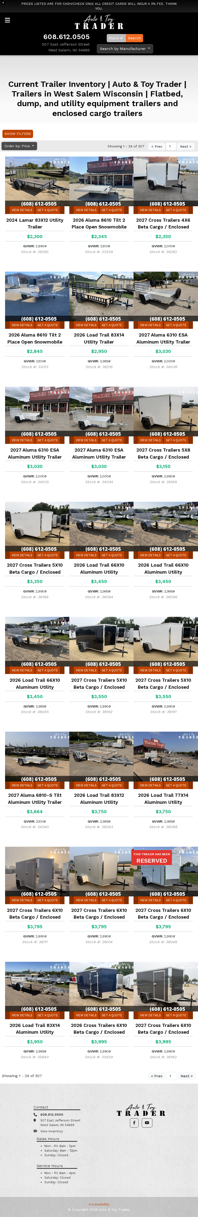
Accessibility (99, 1204)
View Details (22, 210)
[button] (134, 1123)
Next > (185, 146)
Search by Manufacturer (123, 48)
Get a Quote (47, 210)
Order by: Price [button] (18, 146)
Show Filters (18, 134)
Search (134, 38)
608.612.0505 (66, 37)
